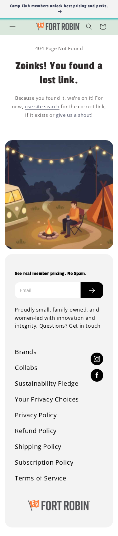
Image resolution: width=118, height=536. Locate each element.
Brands (26, 352)
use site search (42, 106)
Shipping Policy (38, 447)
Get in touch (84, 325)
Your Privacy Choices (47, 399)
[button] (13, 26)
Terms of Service (40, 478)
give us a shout (73, 115)
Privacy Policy (36, 415)
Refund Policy (36, 431)
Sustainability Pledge (47, 383)
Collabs (26, 368)
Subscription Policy (44, 462)
